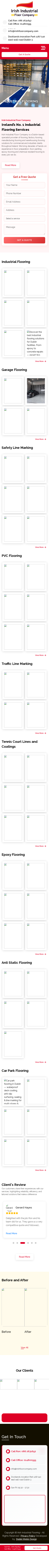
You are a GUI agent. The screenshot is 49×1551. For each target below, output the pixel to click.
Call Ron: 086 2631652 (19, 20)
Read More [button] (11, 1233)
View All (24, 1347)
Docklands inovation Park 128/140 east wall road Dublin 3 (26, 38)
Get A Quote (37, 1548)
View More (39, 361)
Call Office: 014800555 (19, 24)
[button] (43, 48)
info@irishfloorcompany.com (23, 31)
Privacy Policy (28, 1536)
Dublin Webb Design (26, 1539)
